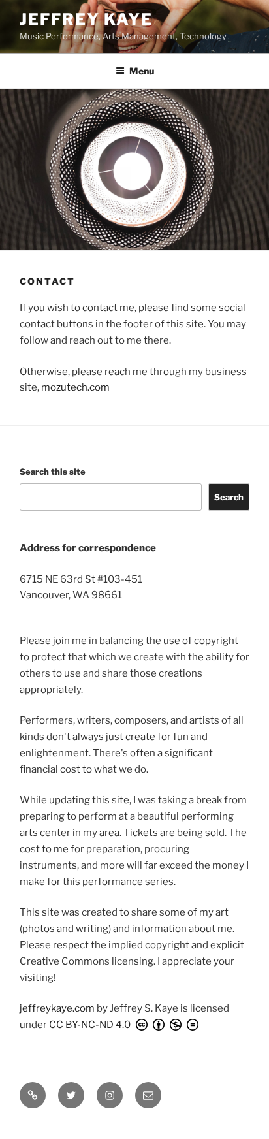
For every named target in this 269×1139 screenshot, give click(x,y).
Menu (141, 70)
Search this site (53, 471)
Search (229, 497)
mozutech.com (75, 387)
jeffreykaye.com (58, 1008)
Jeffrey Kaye (86, 19)
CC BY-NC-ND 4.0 (90, 1025)
